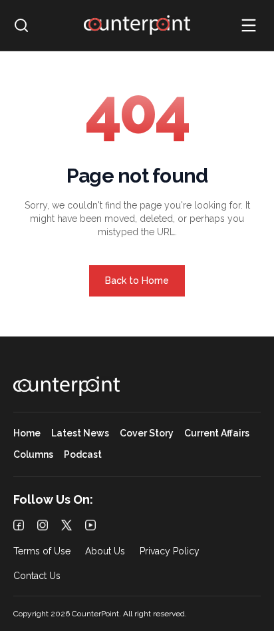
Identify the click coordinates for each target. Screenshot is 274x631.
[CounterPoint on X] (66, 525)
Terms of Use (41, 551)
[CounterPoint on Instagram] (42, 525)
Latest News (80, 433)
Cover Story (147, 433)
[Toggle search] (21, 25)
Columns (33, 455)
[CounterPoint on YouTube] (90, 525)
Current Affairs (216, 433)
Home (27, 433)
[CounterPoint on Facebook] (18, 525)
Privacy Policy (170, 551)
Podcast (83, 455)
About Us (105, 551)
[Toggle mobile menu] (249, 25)
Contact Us (37, 576)
